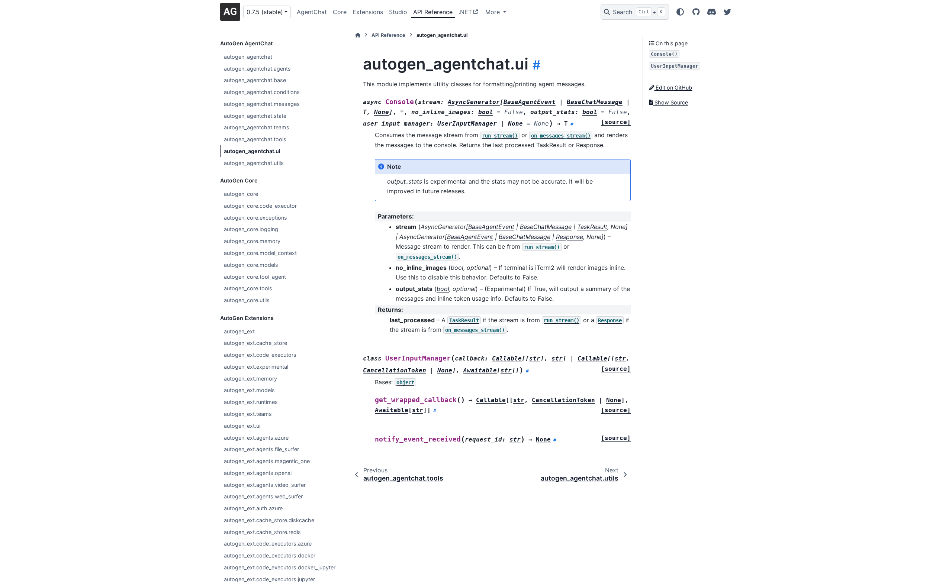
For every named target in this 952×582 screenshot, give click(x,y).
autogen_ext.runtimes (251, 402)
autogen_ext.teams (248, 414)
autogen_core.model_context (260, 253)
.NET (465, 12)
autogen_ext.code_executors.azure (268, 543)
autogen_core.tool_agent (255, 277)
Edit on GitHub (673, 87)
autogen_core (241, 194)
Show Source (670, 102)
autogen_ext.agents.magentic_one (267, 461)
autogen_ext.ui (242, 426)
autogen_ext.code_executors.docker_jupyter (279, 567)
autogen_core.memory (252, 241)
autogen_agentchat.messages (262, 104)
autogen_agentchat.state (255, 116)
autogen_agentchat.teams (256, 127)
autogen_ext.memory (250, 378)
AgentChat (312, 12)
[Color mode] (680, 12)
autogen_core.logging (251, 229)
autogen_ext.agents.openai (258, 473)
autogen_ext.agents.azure (256, 437)
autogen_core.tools (248, 288)
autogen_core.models (251, 265)
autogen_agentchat (248, 57)
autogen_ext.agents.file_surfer (261, 449)
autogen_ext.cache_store (255, 343)
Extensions (368, 12)
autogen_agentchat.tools (255, 139)
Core (340, 12)
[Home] (357, 35)
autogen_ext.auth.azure (253, 508)
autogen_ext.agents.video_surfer (265, 485)
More (493, 12)
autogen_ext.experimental (256, 366)
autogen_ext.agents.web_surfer (263, 496)
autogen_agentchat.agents (257, 68)
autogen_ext (239, 331)
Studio (398, 12)
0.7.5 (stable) (265, 12)
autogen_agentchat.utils (254, 163)
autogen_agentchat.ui (252, 151)
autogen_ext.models (249, 390)
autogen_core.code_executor (260, 206)
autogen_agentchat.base (255, 80)
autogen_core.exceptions (255, 217)
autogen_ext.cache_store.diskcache (269, 520)
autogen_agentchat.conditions (262, 92)
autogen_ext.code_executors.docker (269, 555)
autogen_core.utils (247, 300)
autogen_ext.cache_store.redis (262, 532)
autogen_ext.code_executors (260, 355)
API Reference (433, 12)
